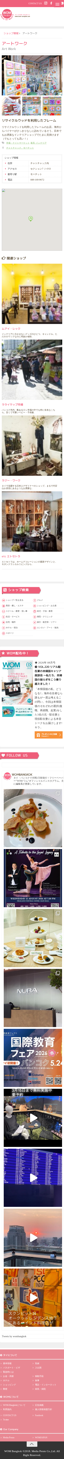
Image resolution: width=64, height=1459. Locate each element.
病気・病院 (40, 1389)
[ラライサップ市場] (32, 370)
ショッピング (9, 1384)
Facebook (39, 1415)
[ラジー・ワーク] (32, 445)
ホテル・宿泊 (12, 627)
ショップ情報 (11, 33)
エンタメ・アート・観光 (47, 627)
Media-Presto (8, 1437)
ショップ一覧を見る (14, 600)
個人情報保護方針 (43, 1409)
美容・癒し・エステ (14, 605)
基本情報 (7, 1363)
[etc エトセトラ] (32, 521)
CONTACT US (35, 3)
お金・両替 (8, 1376)
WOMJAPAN (41, 1437)
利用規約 (7, 1409)
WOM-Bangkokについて (14, 1405)
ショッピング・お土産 (47, 605)
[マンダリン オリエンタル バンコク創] (33, 938)
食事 (37, 1380)
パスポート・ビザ (11, 1367)
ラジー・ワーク (11, 480)
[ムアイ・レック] (32, 294)
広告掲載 (39, 1405)
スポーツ (10, 633)
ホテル (6, 1380)
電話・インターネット (45, 1384)
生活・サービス (13, 616)
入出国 (38, 1367)
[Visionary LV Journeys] (33, 1118)
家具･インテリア (39, 143)
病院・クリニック (45, 616)
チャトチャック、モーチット (20, 148)
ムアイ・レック (11, 329)
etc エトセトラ (11, 556)
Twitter (6, 1419)
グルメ (40, 600)
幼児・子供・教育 (45, 611)
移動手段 (39, 1376)
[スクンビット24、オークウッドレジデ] (33, 1298)
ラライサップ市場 (12, 404)
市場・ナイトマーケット (18, 143)
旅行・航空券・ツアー (47, 622)
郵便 (5, 1389)
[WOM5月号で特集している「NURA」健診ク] (33, 998)
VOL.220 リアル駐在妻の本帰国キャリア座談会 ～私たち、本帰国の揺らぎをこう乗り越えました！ (48, 675)
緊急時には (8, 1372)
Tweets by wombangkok (14, 1336)
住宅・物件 (11, 622)
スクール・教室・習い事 (16, 611)
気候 (37, 1363)
